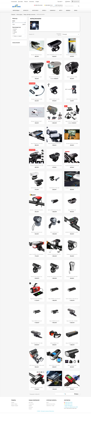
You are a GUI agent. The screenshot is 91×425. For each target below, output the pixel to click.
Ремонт (26, 1)
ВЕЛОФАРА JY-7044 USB (54, 187)
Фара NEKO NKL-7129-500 (72, 321)
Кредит (30, 405)
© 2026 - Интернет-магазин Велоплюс (45, 411)
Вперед (76, 394)
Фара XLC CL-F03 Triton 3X (54, 76)
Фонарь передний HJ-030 (36, 99)
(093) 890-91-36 (48, 5)
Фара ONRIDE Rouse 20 (37, 321)
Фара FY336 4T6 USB (72, 365)
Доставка (20, 1)
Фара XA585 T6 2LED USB (54, 365)
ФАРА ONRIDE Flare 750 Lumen (54, 210)
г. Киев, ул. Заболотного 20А (71, 407)
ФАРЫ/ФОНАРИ (16, 42)
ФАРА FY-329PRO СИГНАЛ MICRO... (36, 254)
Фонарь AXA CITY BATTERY (72, 276)
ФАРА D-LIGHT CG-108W (72, 76)
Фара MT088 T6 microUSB (54, 387)
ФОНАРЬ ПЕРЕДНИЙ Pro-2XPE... (72, 232)
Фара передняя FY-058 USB (36, 143)
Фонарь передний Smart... (36, 54)
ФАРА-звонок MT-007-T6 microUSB (36, 365)
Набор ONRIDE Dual (54, 343)
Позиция (71, 34)
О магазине (14, 1)
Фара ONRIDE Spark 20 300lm (72, 343)
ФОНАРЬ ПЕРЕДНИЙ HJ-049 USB (72, 165)
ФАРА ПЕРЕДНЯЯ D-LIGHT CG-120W (54, 54)
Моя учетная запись (50, 404)
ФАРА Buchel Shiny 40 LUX (36, 232)
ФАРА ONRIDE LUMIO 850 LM (72, 298)
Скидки (37, 1)
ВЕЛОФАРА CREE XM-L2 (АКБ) (54, 121)
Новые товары (14, 404)
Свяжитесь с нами (50, 405)
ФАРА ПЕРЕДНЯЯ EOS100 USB (54, 143)
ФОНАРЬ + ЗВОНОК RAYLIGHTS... (37, 210)
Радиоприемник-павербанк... (36, 298)
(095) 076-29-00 (38, 5)
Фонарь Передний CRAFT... (36, 121)
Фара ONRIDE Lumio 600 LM (54, 298)
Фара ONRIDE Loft (72, 210)
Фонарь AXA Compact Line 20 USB (54, 276)
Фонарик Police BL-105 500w (72, 143)
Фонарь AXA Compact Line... (37, 276)
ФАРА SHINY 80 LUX (54, 232)
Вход (47, 402)
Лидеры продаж (14, 405)
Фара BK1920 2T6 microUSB (36, 387)
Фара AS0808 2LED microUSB (72, 387)
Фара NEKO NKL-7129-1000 (36, 343)
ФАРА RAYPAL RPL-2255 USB (36, 187)
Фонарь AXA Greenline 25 (72, 254)
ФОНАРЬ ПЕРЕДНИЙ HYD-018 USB (54, 165)
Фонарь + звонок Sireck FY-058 (71, 187)
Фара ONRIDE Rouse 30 (54, 321)
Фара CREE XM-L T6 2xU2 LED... (71, 121)
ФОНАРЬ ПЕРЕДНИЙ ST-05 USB (36, 165)
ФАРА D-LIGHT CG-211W (54, 99)
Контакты (31, 1)
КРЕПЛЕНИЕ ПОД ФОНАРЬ (72, 99)
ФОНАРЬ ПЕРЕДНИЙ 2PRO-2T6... (54, 254)
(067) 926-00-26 (59, 5)
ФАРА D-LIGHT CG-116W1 (36, 76)
